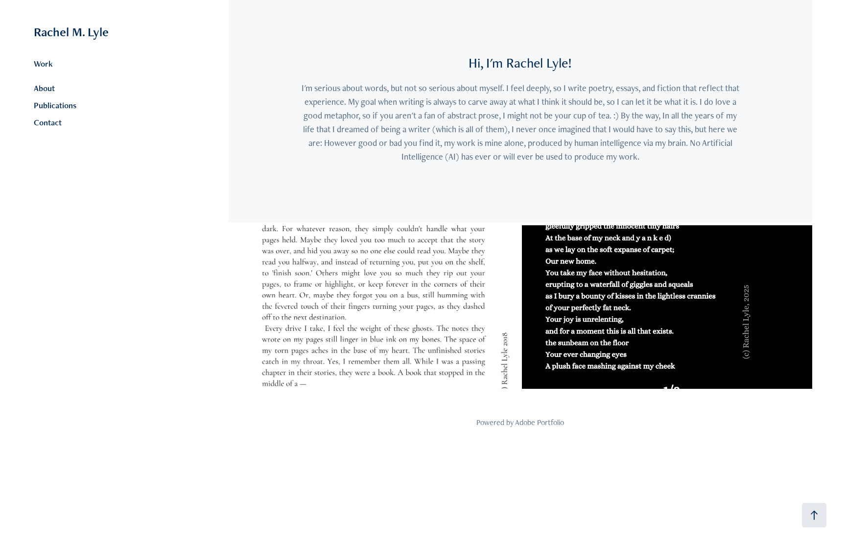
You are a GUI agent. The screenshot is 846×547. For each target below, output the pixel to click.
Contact (48, 122)
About (44, 88)
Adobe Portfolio (539, 422)
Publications (55, 105)
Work (43, 63)
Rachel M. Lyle (71, 32)
